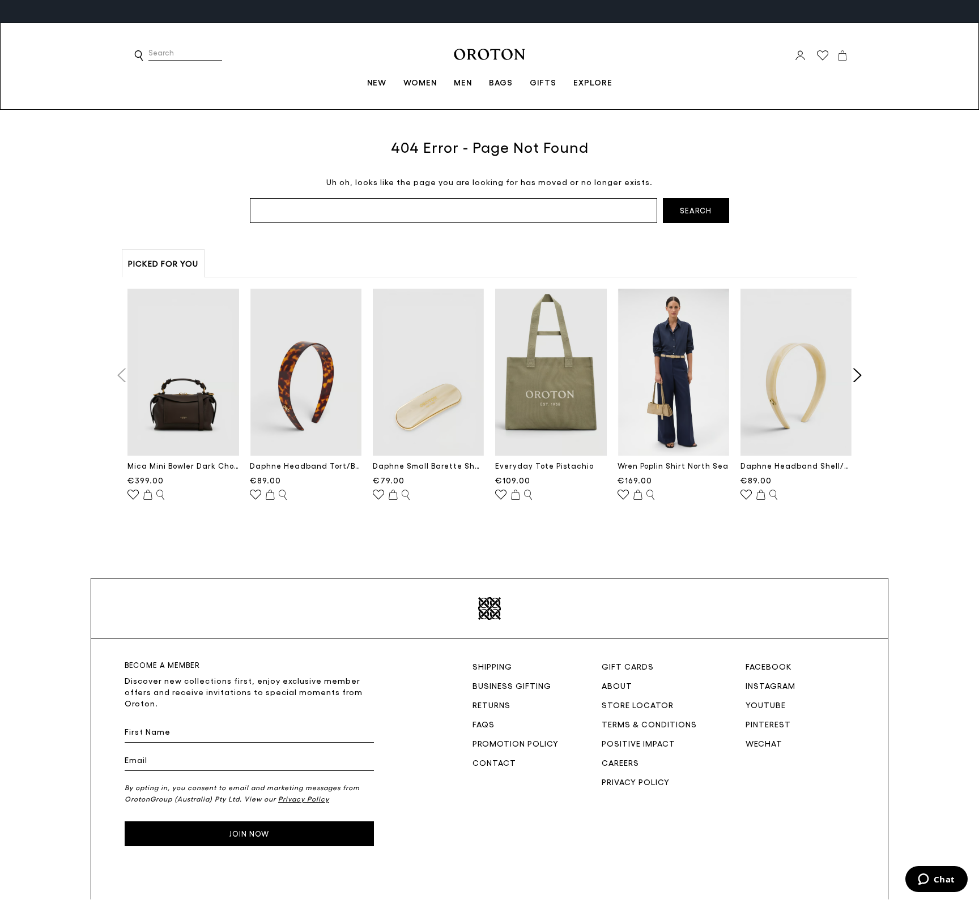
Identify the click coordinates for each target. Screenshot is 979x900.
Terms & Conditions (649, 723)
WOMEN (420, 82)
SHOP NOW (222, 11)
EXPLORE (592, 82)
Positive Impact (638, 743)
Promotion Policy (516, 743)
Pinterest (768, 723)
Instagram (770, 685)
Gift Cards (628, 666)
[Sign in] (800, 55)
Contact (494, 762)
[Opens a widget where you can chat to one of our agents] (936, 880)
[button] (139, 55)
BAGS (501, 82)
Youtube (766, 704)
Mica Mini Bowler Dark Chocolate (183, 465)
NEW (376, 82)
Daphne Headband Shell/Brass (796, 465)
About (617, 685)
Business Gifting (512, 685)
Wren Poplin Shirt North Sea (673, 465)
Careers (620, 762)
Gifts (543, 82)
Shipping (492, 666)
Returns (491, 704)
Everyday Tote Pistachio (544, 465)
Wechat (764, 743)
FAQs (484, 723)
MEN (463, 82)
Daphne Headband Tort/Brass (305, 465)
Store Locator (638, 704)
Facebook (769, 666)
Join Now (249, 833)
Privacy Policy (636, 781)
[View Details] (160, 495)
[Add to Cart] (147, 495)
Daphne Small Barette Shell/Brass (428, 465)
